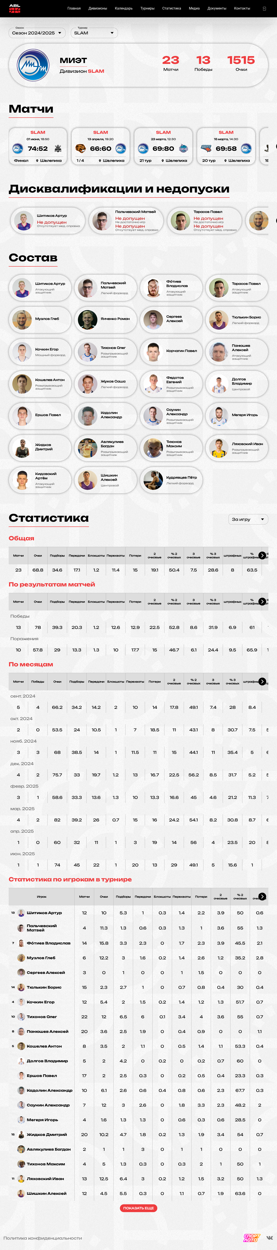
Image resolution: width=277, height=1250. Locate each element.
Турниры (147, 8)
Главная (74, 8)
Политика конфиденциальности (42, 1238)
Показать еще (138, 1208)
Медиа (194, 8)
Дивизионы (98, 8)
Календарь (124, 8)
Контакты (242, 8)
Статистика (171, 8)
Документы (217, 8)
